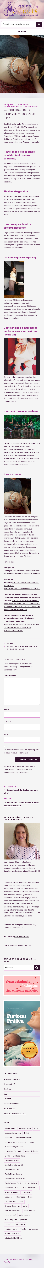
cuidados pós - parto (13, 1151)
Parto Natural (29, 1211)
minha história (10, 1201)
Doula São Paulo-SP (30, 1188)
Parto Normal (9, 1108)
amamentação (25, 1128)
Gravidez (7, 1099)
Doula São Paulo (11, 1188)
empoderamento (12, 1192)
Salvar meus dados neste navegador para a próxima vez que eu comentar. (21, 751)
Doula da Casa (19, 1156)
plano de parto (11, 1220)
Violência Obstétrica (13, 1238)
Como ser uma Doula (23, 1138)
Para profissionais (11, 1104)
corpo (32, 1142)
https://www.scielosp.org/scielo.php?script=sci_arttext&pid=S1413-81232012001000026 (21, 627)
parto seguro (24, 1215)
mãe (21, 1201)
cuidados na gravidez (13, 1147)
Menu (23, 32)
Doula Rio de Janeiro (13, 1174)
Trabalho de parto (12, 1233)
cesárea (8, 1138)
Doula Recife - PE (12, 1169)
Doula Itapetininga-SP (14, 1165)
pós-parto (20, 1224)
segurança (33, 1229)
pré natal (23, 1220)
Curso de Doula (31, 1151)
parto (25, 1206)
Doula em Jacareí (12, 1160)
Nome (7, 709)
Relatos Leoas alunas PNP (15, 1113)
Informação (20, 1197)
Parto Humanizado (13, 1211)
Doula (10, 643)
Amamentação (10, 1084)
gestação (26, 1192)
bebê (26, 1133)
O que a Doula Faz (12, 1206)
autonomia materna (13, 1133)
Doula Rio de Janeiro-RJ (15, 1179)
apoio (36, 1128)
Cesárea (7, 1089)
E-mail (7, 722)
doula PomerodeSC (25, 647)
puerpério (9, 1224)
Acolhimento (10, 1128)
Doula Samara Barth (13, 1183)
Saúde (23, 1229)
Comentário (10, 675)
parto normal (10, 1215)
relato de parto (11, 1229)
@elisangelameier (21, 936)
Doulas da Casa (31, 1183)
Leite (30, 1197)
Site (6, 734)
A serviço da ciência (12, 1079)
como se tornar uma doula (15, 1142)
